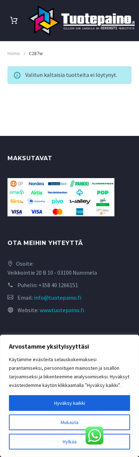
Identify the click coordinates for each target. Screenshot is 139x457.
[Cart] (13, 20)
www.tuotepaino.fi (62, 310)
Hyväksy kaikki (69, 403)
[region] (69, 396)
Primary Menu (125, 20)
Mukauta (69, 422)
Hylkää (70, 441)
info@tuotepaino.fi (57, 297)
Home (13, 53)
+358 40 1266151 (58, 285)
